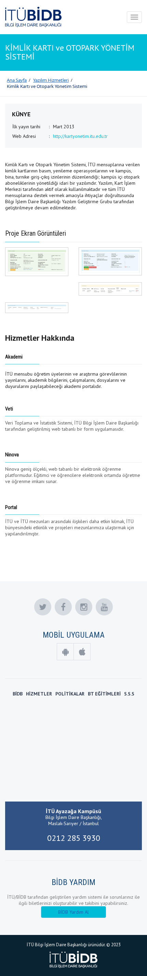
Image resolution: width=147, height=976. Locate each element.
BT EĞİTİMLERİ (104, 694)
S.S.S (129, 694)
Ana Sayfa (17, 80)
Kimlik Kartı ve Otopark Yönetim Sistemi (47, 86)
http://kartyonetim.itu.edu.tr (80, 136)
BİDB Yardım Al (73, 912)
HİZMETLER (39, 694)
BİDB (18, 694)
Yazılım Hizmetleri (51, 80)
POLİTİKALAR (69, 694)
